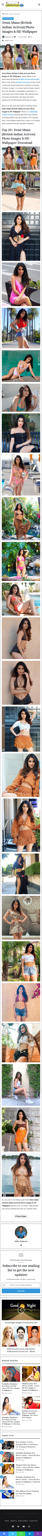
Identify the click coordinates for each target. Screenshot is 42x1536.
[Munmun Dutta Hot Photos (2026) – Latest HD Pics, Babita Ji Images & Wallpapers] (31, 1373)
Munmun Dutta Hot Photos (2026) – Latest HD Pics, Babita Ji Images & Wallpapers (30, 1387)
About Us (13, 1521)
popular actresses (23, 82)
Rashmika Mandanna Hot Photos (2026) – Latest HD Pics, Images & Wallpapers (11, 1387)
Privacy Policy (23, 1521)
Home (6, 14)
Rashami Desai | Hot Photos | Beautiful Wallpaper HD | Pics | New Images (30, 1414)
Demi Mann (21, 1216)
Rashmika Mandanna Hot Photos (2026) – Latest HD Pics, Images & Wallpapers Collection (11, 1420)
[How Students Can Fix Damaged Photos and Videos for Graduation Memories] (8, 1445)
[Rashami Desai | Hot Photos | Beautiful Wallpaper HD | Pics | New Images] (31, 1403)
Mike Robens (9, 37)
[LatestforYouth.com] (15, 4)
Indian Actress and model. (29, 79)
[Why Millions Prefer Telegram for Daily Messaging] (8, 1494)
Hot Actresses (15, 14)
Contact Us (33, 1521)
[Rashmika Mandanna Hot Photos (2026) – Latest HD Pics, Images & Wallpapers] (11, 1374)
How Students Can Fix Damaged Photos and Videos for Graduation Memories (27, 1444)
